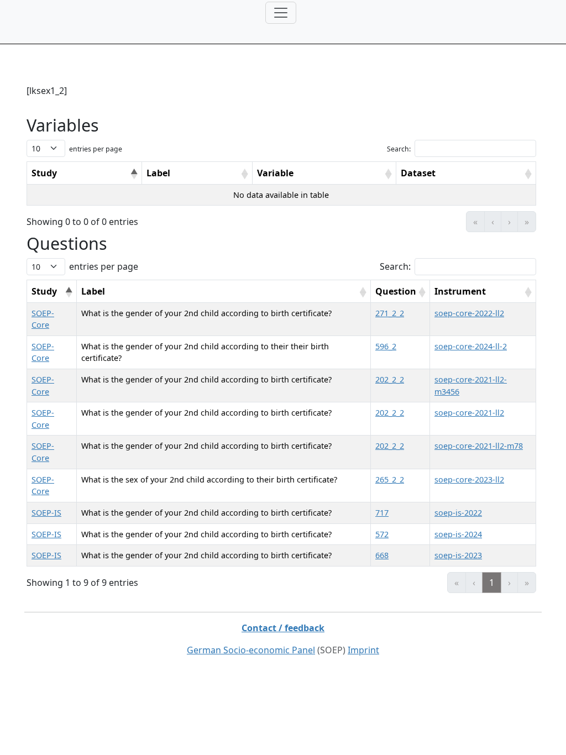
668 (382, 555)
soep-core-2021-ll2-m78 (478, 446)
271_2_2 (389, 313)
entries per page (95, 149)
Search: (399, 149)
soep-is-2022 (458, 512)
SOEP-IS (46, 512)
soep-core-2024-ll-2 (470, 346)
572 (382, 534)
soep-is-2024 (458, 534)
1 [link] (491, 582)
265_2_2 (389, 479)
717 (382, 512)
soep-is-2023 (458, 555)
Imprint (363, 650)
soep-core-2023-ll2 (469, 479)
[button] (133, 174)
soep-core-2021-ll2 (469, 412)
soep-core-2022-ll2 (469, 313)
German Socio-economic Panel (251, 650)
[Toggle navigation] (280, 13)
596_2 (385, 346)
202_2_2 (389, 379)
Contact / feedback (283, 628)
